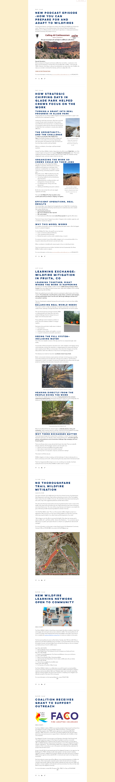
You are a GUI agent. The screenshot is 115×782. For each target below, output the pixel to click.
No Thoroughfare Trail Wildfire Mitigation (53, 486)
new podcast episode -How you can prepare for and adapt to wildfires (56, 18)
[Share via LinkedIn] (41, 78)
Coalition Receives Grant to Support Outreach (54, 703)
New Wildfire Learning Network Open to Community (54, 599)
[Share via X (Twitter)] (38, 78)
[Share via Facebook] (35, 78)
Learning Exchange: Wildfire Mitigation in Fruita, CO (55, 275)
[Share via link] (44, 78)
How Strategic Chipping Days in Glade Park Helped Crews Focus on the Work (55, 100)
